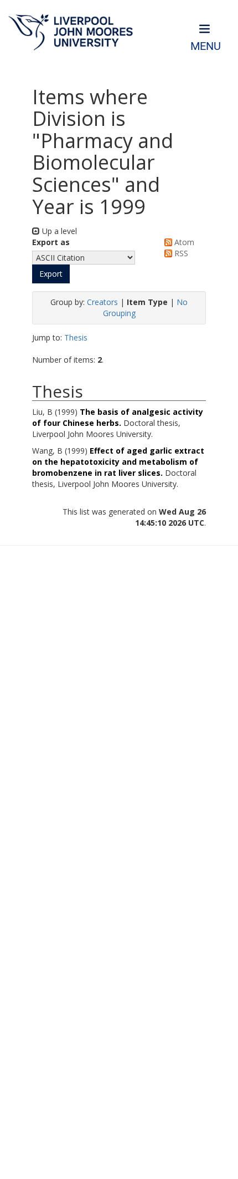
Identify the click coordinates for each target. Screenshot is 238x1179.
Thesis (75, 337)
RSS (180, 253)
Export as (51, 242)
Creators (102, 302)
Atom (183, 242)
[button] (51, 274)
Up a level (58, 231)
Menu (205, 46)
